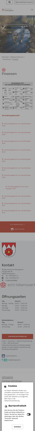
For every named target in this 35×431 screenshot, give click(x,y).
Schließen (17, 427)
